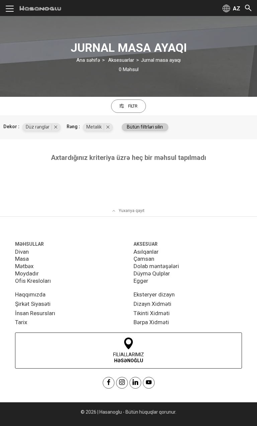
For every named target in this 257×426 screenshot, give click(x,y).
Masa (22, 258)
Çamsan (144, 258)
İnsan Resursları (35, 313)
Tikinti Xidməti (152, 313)
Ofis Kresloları (33, 280)
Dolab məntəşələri (156, 266)
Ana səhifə (88, 60)
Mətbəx (24, 266)
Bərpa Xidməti (151, 322)
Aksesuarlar (121, 60)
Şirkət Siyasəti (33, 303)
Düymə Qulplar (152, 273)
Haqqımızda (30, 294)
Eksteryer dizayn (154, 294)
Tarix (21, 322)
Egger (141, 280)
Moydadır (27, 273)
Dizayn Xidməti (152, 303)
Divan (22, 251)
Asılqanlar (146, 251)
